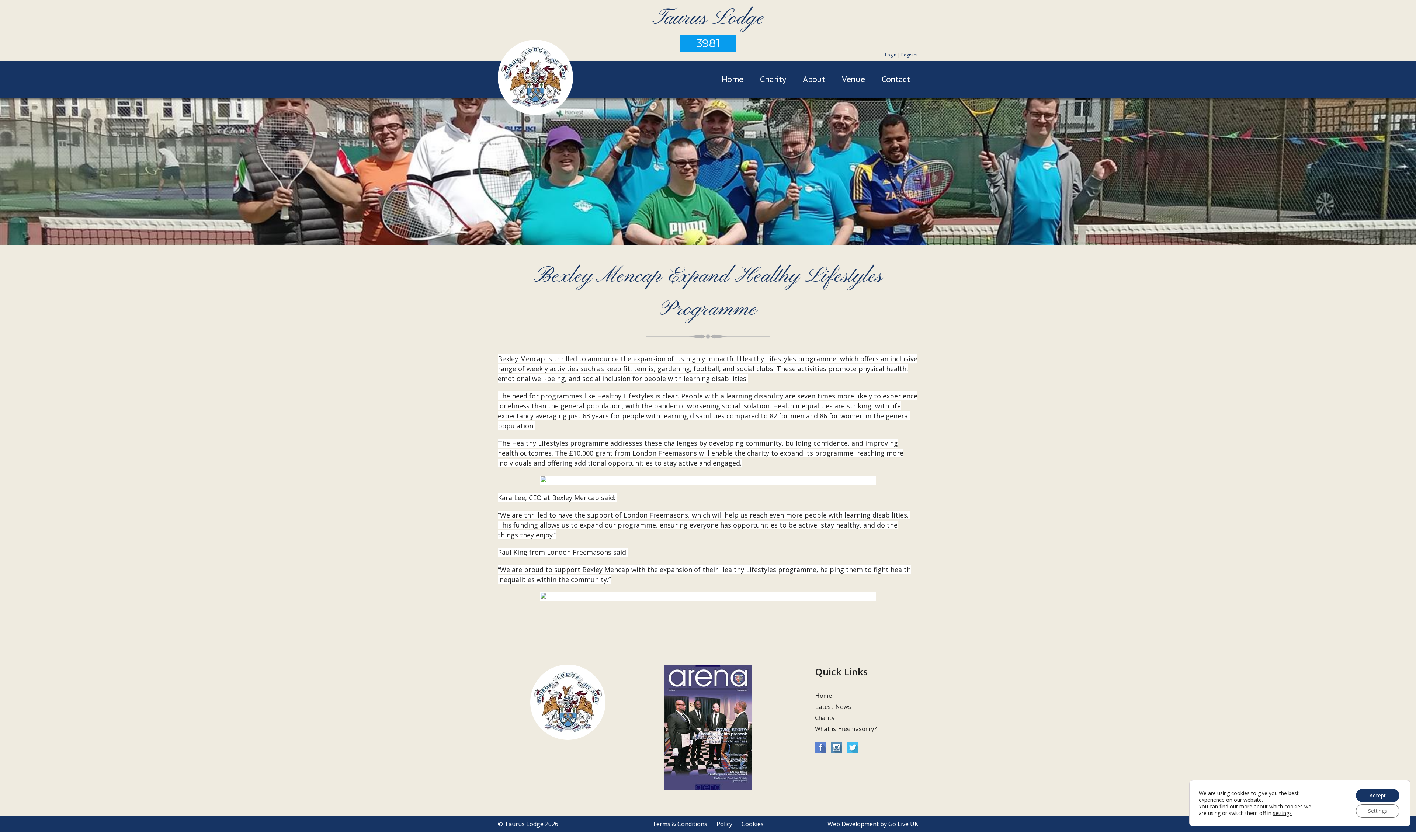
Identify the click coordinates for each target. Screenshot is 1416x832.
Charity (773, 79)
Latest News (833, 706)
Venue (853, 79)
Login (890, 55)
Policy (724, 824)
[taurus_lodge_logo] (535, 78)
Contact (896, 79)
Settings (1377, 810)
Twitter (852, 747)
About (814, 79)
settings (1282, 813)
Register (909, 55)
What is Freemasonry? (846, 728)
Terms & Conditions (679, 824)
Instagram (836, 747)
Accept (1378, 795)
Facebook (820, 747)
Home (732, 79)
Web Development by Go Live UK (872, 824)
